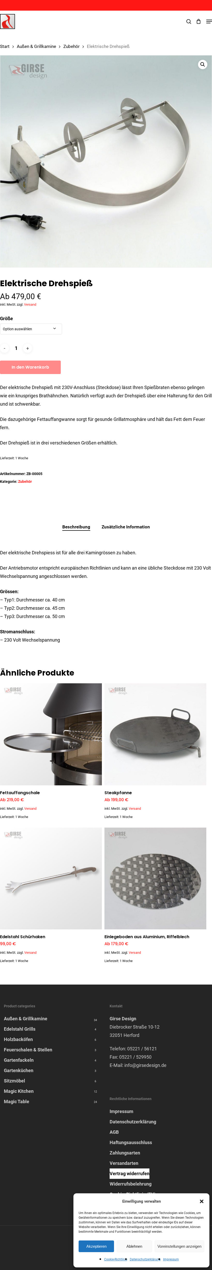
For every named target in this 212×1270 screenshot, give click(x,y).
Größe (6, 318)
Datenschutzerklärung (145, 1259)
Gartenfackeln (19, 1060)
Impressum (171, 1259)
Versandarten (124, 1163)
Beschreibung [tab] (76, 526)
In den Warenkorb (30, 367)
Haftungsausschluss (131, 1142)
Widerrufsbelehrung (131, 1184)
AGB (114, 1132)
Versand (30, 304)
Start (5, 46)
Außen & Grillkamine (36, 46)
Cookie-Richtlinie (115, 1259)
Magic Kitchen (19, 1091)
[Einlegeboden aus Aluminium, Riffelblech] (155, 879)
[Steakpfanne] (155, 734)
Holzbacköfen (18, 1039)
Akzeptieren (96, 1246)
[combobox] (31, 329)
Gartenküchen (18, 1070)
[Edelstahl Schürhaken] (51, 879)
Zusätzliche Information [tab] (126, 526)
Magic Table (16, 1101)
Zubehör (71, 46)
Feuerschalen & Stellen (28, 1049)
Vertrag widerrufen (129, 1173)
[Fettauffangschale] (51, 734)
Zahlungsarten (125, 1153)
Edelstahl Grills (19, 1029)
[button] (201, 1201)
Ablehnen (134, 1246)
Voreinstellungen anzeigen (179, 1246)
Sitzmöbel (14, 1081)
